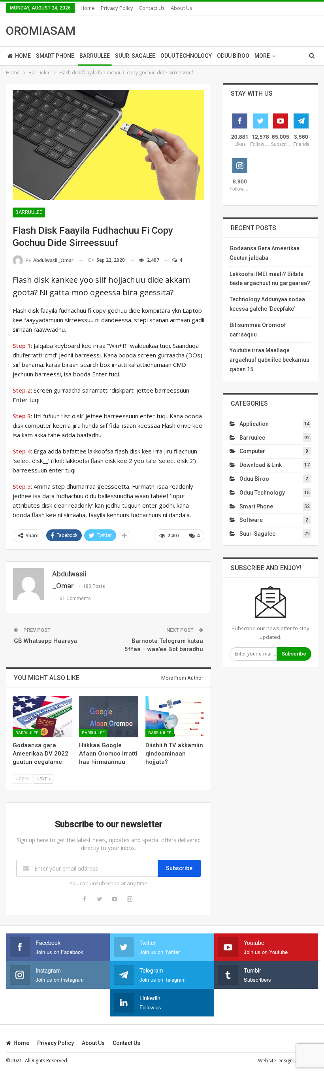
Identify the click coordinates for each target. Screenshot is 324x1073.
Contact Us (152, 7)
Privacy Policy (117, 7)
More (262, 56)
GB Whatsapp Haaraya (45, 640)
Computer (252, 451)
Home (88, 7)
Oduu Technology (186, 56)
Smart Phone (55, 56)
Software (251, 520)
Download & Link (260, 465)
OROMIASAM (40, 31)
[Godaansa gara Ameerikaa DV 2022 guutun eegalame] (42, 716)
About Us (181, 7)
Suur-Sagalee (135, 56)
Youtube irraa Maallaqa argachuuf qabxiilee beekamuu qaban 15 (269, 359)
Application (254, 424)
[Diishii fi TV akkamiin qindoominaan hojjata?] (175, 716)
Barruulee (94, 56)
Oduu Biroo (233, 56)
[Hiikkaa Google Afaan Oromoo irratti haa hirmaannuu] (108, 716)
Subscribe (179, 868)
